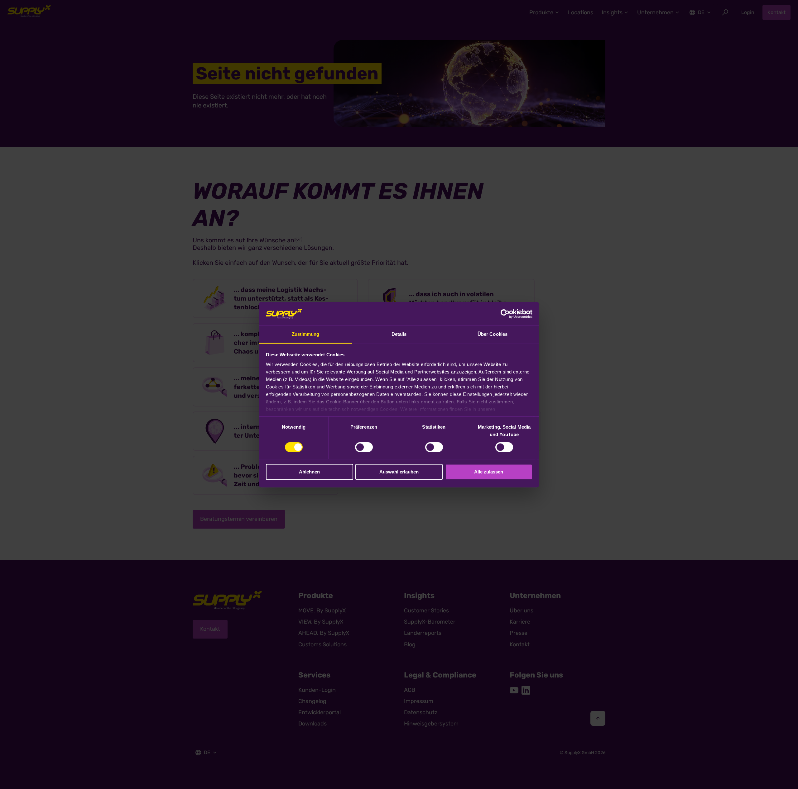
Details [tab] (399, 334)
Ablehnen (309, 472)
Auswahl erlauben (399, 472)
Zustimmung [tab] (306, 334)
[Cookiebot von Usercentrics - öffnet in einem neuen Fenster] (505, 313)
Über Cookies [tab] (492, 334)
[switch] (364, 447)
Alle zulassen (488, 472)
